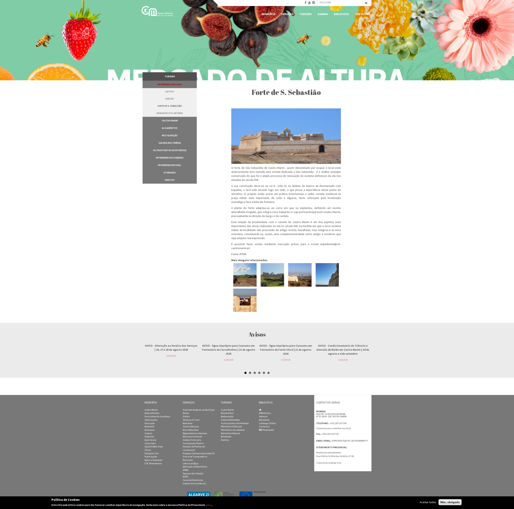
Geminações (151, 419)
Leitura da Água (190, 463)
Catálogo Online (267, 423)
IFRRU (186, 470)
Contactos (362, 14)
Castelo (169, 91)
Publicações (151, 456)
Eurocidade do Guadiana (157, 416)
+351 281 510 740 (338, 423)
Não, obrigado (450, 502)
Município (268, 14)
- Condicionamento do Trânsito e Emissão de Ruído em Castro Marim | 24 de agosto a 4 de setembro (343, 349)
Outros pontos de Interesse (170, 150)
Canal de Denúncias (193, 480)
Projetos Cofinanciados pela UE (198, 453)
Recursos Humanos (192, 436)
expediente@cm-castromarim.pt (350, 440)
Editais (186, 416)
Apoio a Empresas (153, 460)
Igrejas (169, 98)
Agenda (323, 14)
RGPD (185, 476)
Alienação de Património (195, 466)
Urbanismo (150, 443)
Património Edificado (170, 84)
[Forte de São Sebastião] (245, 275)
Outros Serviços (191, 426)
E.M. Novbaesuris (153, 463)
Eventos (169, 179)
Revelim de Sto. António (170, 113)
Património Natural (169, 165)
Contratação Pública (193, 443)
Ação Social (150, 440)
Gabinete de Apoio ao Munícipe (198, 409)
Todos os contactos (328, 463)
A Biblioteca (265, 413)
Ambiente (149, 426)
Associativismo (152, 413)
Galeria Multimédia (170, 142)
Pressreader (268, 430)
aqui (208, 504)
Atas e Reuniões (190, 430)
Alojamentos (169, 127)
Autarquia (150, 430)
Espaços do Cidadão (193, 473)
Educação (150, 423)
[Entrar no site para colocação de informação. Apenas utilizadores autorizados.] (366, 3)
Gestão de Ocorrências (194, 483)
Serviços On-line (191, 419)
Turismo (306, 14)
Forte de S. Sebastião (170, 106)
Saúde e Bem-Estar (154, 446)
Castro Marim (170, 120)
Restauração (169, 135)
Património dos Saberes (170, 157)
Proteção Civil (151, 453)
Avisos (186, 413)
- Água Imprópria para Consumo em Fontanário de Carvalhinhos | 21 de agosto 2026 (228, 349)
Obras (148, 450)
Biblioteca (341, 14)
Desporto (149, 436)
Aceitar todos (428, 502)
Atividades (170, 172)
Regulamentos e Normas (195, 433)
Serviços (287, 14)
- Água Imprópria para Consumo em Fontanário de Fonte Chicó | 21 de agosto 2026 (285, 349)
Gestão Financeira (192, 440)
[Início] (158, 11)
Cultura (148, 433)
